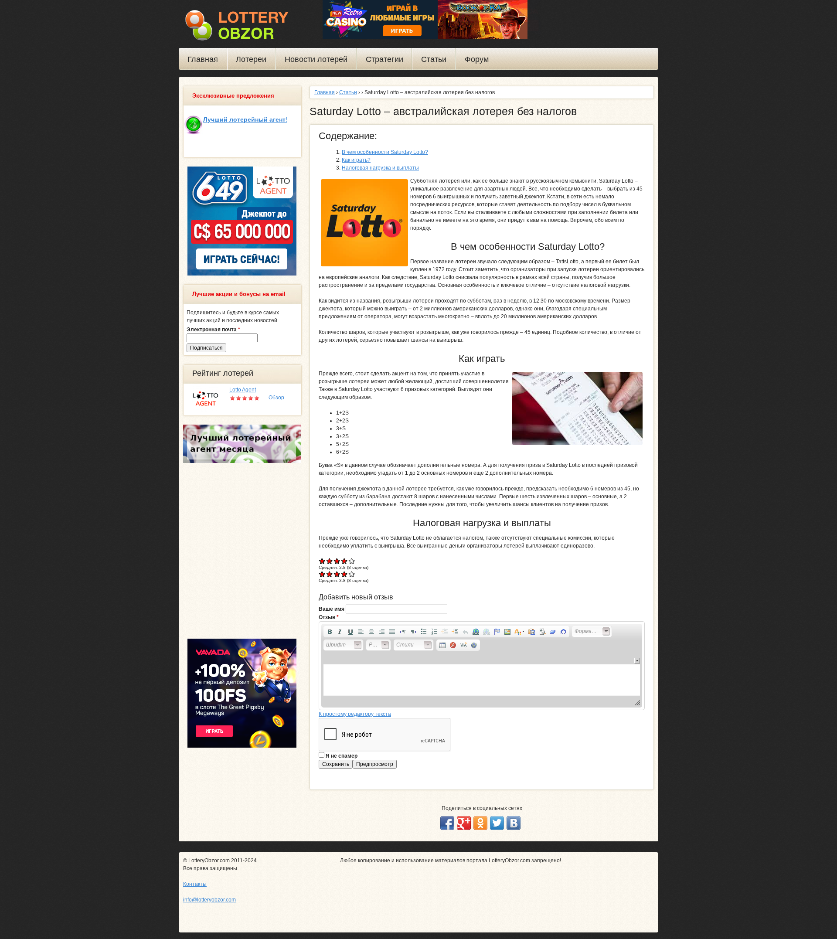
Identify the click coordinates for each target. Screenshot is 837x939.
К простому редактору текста (355, 714)
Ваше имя (332, 609)
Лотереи (251, 59)
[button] (329, 631)
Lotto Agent (242, 390)
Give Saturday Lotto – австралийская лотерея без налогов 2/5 (329, 561)
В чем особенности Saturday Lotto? (385, 152)
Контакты (195, 884)
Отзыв (329, 617)
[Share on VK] (514, 823)
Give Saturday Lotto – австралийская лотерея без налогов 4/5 (344, 561)
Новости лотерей (316, 59)
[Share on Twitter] (497, 823)
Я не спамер (341, 756)
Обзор (276, 398)
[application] (482, 665)
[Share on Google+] (464, 823)
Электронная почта (213, 330)
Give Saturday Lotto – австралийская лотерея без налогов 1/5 (322, 561)
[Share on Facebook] (447, 823)
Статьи (433, 59)
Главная (202, 59)
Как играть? (356, 160)
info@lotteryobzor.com (209, 900)
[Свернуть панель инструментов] (637, 660)
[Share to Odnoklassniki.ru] (480, 823)
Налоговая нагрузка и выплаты (380, 168)
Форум (477, 59)
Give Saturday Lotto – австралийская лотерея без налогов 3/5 (337, 561)
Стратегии (384, 59)
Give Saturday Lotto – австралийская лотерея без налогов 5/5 (352, 561)
